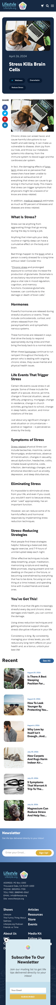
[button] (47, 5)
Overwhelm (35, 80)
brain (42, 254)
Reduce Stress (17, 87)
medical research (33, 201)
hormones (30, 352)
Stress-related (18, 447)
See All (46, 661)
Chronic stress (19, 267)
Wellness (19, 80)
